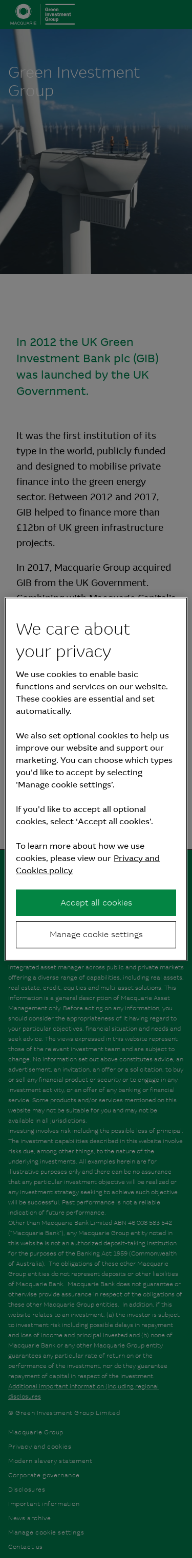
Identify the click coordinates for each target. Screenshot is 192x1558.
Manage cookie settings (96, 934)
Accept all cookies (96, 902)
